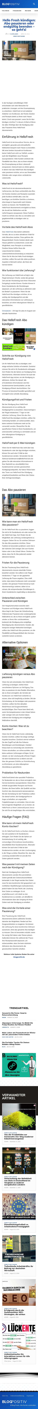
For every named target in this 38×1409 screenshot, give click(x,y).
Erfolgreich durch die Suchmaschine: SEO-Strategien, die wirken (14, 1312)
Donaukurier (6, 311)
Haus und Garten (7, 1037)
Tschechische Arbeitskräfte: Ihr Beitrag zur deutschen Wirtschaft (18, 1268)
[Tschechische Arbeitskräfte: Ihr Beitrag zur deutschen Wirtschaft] (19, 1248)
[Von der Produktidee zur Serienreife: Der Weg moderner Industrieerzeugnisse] (19, 1117)
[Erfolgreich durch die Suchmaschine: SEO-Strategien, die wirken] (19, 1292)
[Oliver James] (7, 34)
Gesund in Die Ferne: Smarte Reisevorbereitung (14, 1014)
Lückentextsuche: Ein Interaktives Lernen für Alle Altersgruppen (17, 1356)
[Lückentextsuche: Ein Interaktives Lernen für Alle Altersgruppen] (19, 1336)
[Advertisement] (19, 83)
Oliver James (14, 34)
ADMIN (6, 1141)
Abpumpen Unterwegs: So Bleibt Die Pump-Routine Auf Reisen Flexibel (17, 1024)
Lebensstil (5, 1027)
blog (3, 1046)
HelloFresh (10, 232)
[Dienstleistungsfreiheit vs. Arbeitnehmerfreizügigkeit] (19, 1206)
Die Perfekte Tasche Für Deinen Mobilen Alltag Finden (15, 1043)
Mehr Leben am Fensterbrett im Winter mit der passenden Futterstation (18, 1034)
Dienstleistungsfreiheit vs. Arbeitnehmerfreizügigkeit (16, 1225)
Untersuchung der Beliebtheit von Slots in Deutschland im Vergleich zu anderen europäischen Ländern (18, 1181)
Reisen (4, 1017)
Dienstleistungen (19, 36)
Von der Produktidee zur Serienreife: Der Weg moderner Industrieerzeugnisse (18, 1136)
